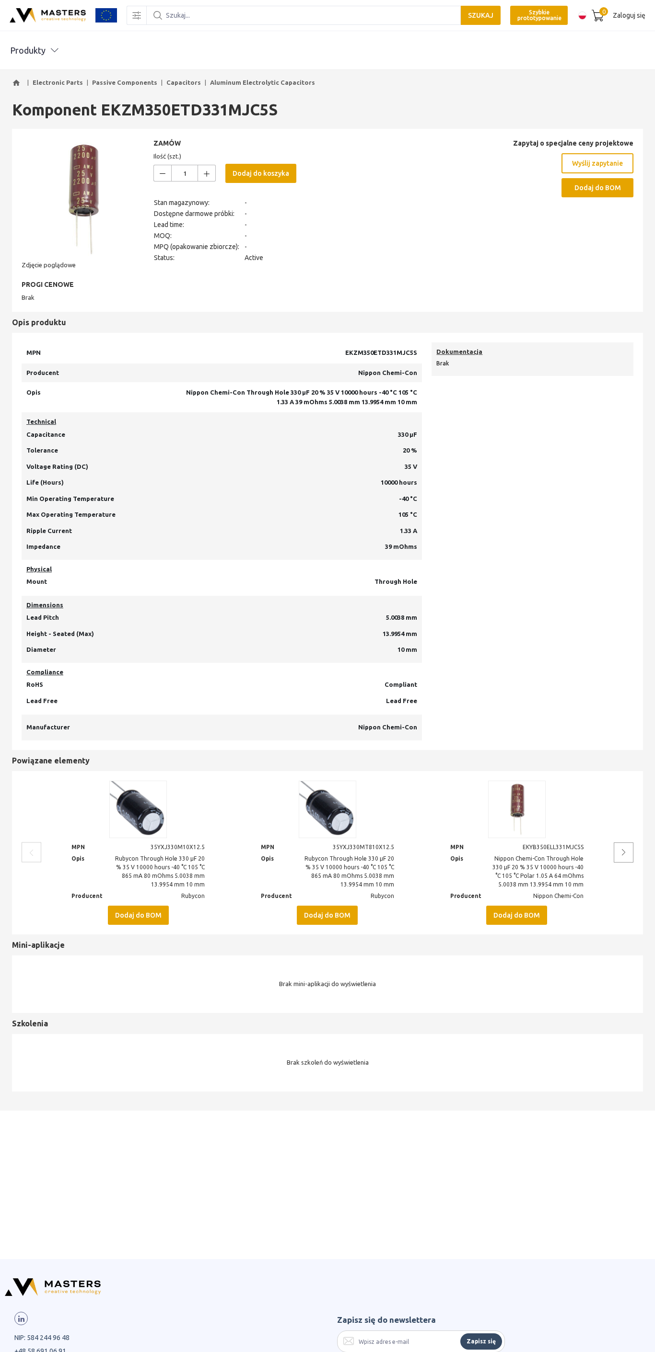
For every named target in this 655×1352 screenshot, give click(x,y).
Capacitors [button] (183, 82)
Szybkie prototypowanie (539, 15)
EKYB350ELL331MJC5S (553, 847)
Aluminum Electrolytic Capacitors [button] (262, 82)
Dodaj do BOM (597, 188)
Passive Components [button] (124, 82)
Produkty (28, 50)
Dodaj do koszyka (261, 173)
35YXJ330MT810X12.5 (363, 847)
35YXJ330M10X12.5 (178, 847)
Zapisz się (481, 1341)
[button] (17, 83)
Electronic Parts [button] (58, 82)
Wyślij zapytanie (597, 163)
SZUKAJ (480, 15)
